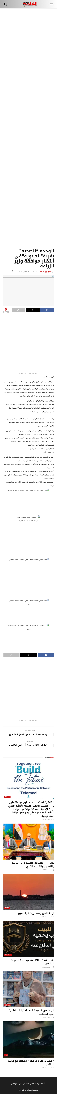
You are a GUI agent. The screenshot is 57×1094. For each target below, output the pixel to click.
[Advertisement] (28, 127)
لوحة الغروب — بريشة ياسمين (36, 913)
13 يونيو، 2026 (47, 1067)
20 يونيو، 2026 (47, 916)
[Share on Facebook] (47, 310)
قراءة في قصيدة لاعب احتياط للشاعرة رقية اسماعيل (31, 1012)
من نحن (22, 1083)
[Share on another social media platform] (18, 310)
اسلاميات (8, 955)
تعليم (7, 857)
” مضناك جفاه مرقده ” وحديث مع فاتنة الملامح (31, 1063)
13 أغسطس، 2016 (26, 271)
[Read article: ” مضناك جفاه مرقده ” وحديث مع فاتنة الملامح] (28, 1039)
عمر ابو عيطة (45, 271)
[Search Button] (5, 4)
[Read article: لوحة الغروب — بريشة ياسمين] (28, 892)
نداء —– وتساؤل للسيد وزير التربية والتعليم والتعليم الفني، (33, 865)
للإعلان (14, 1083)
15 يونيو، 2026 (47, 1017)
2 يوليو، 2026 (48, 870)
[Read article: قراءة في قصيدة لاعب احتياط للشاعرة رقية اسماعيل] (28, 989)
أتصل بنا (30, 1083)
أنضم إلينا (41, 1083)
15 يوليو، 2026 (47, 819)
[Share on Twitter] (33, 310)
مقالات (7, 908)
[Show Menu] (51, 4)
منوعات (7, 797)
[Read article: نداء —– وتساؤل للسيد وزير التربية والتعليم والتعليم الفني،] (28, 842)
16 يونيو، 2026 (47, 967)
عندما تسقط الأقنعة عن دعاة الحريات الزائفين (32, 962)
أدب (6, 1055)
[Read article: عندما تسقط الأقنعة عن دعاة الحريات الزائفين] (28, 939)
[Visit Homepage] (28, 4)
